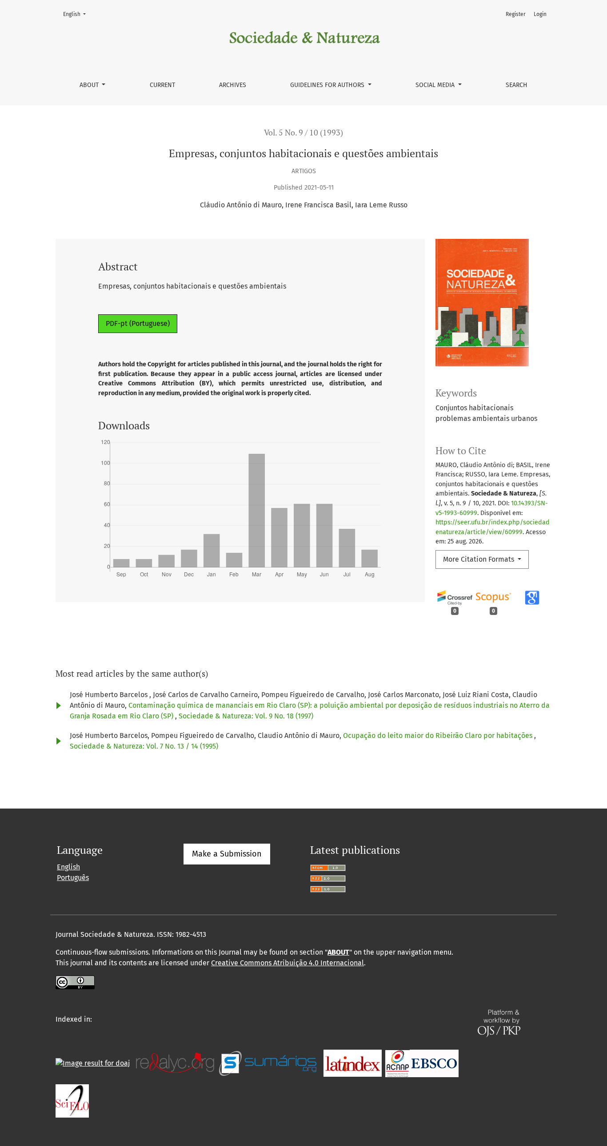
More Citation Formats (479, 559)
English (77, 14)
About (90, 85)
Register (516, 14)
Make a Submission (227, 854)
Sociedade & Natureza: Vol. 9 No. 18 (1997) (246, 716)
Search (516, 85)
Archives (232, 85)
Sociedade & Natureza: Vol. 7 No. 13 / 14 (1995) (144, 746)
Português (73, 877)
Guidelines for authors (328, 85)
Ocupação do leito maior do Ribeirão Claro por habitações (438, 735)
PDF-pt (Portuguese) (138, 323)
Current (162, 85)
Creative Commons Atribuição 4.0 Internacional (287, 963)
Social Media (435, 85)
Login (540, 14)
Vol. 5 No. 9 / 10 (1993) (303, 132)
